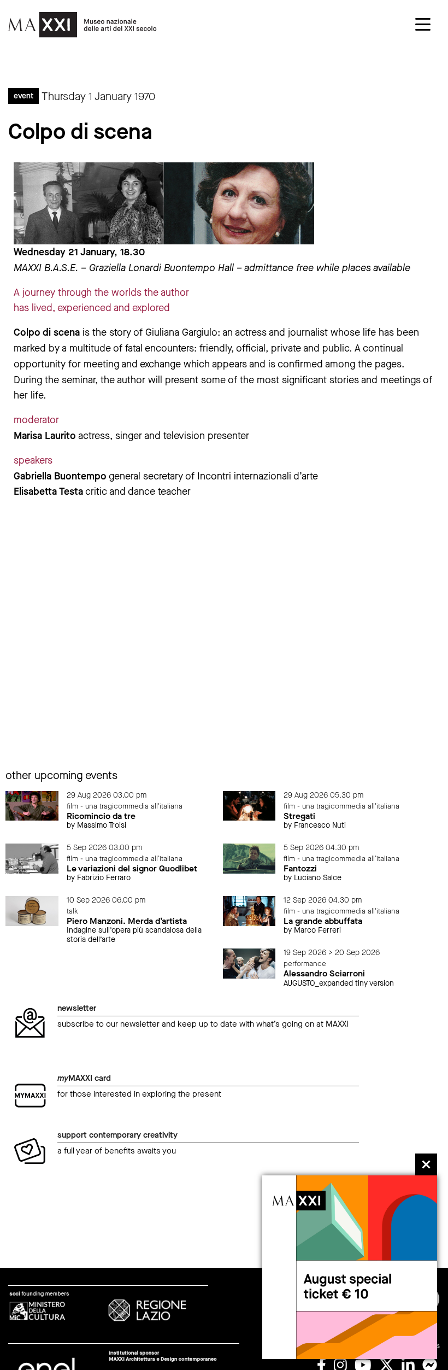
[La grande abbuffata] (249, 910)
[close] (426, 1164)
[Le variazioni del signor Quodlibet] (31, 858)
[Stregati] (249, 805)
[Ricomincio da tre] (31, 805)
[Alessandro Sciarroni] (249, 963)
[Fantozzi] (249, 858)
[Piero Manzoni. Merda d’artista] (31, 910)
